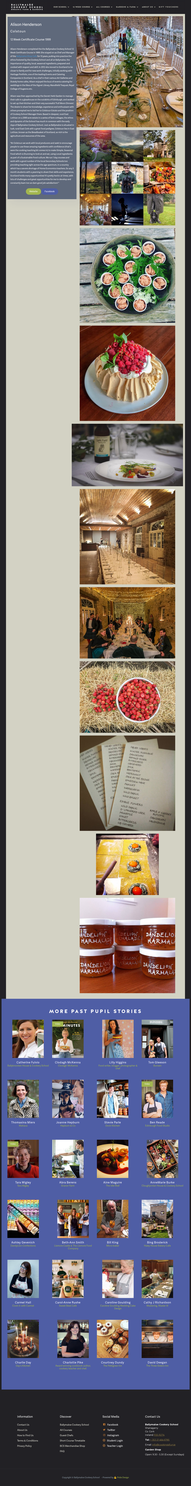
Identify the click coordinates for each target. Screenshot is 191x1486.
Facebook (50, 191)
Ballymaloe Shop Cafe (26, 56)
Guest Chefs (66, 1435)
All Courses (66, 1430)
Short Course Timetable (72, 1440)
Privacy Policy (24, 1445)
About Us (22, 1430)
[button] (61, 7)
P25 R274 (159, 1435)
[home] (27, 7)
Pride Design (123, 1477)
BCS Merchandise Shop (72, 1445)
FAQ (62, 1451)
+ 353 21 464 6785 (159, 1440)
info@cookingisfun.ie (163, 1444)
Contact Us (23, 1424)
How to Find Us (25, 1435)
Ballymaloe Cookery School (74, 1424)
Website (33, 191)
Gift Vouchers (169, 7)
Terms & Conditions (27, 1440)
